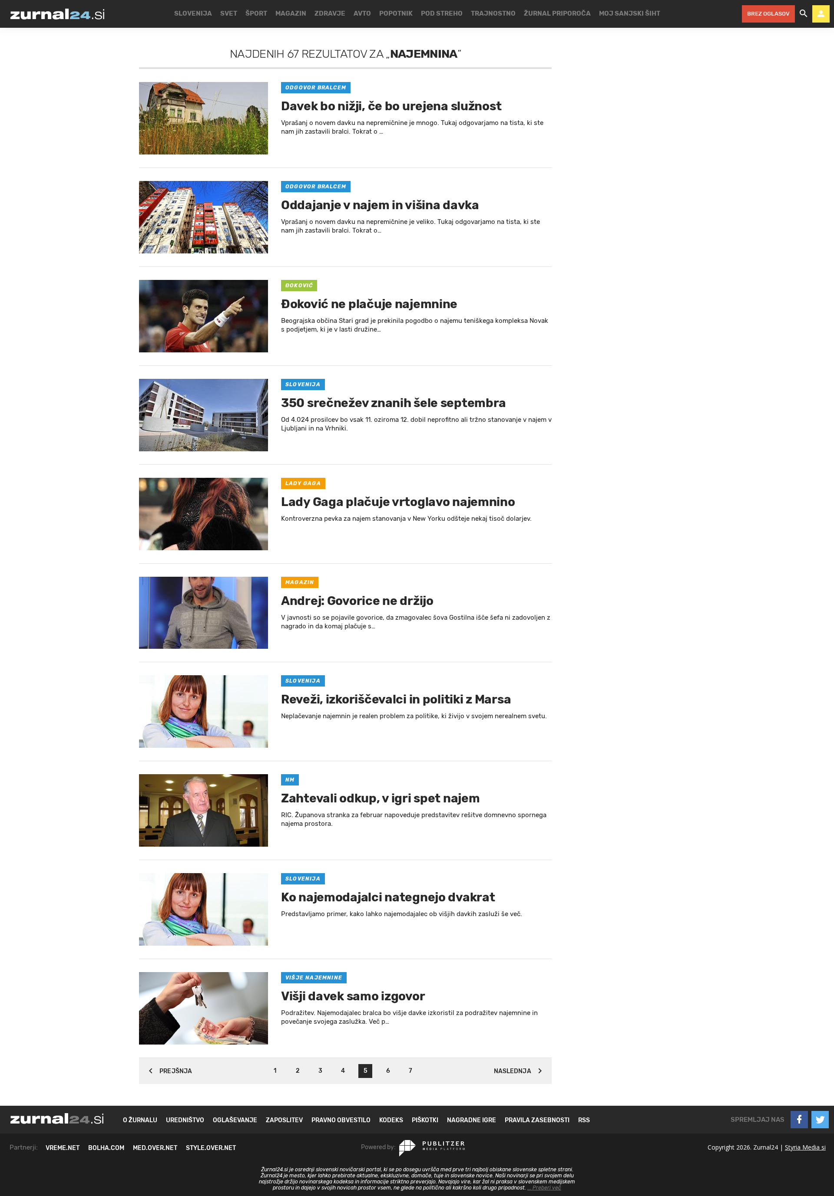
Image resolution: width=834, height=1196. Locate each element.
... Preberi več (544, 1188)
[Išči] (803, 14)
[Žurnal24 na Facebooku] (799, 1119)
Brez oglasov (768, 13)
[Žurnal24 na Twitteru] (820, 1119)
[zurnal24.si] (57, 14)
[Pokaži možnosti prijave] (821, 14)
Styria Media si (805, 1147)
